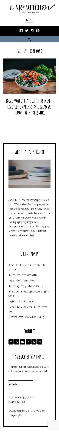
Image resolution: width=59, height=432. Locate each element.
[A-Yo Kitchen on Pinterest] (34, 341)
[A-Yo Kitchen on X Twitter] (16, 341)
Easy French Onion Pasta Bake (20, 301)
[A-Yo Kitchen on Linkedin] (22, 341)
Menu (29, 20)
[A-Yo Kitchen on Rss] (39, 341)
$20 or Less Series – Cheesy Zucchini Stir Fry (26, 317)
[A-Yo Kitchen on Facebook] (11, 341)
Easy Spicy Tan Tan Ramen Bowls (21, 280)
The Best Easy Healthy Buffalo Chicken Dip (25, 286)
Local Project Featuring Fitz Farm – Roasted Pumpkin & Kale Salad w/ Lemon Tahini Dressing (29, 107)
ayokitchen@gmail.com (23, 397)
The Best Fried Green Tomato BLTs (22, 275)
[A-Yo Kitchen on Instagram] (28, 341)
